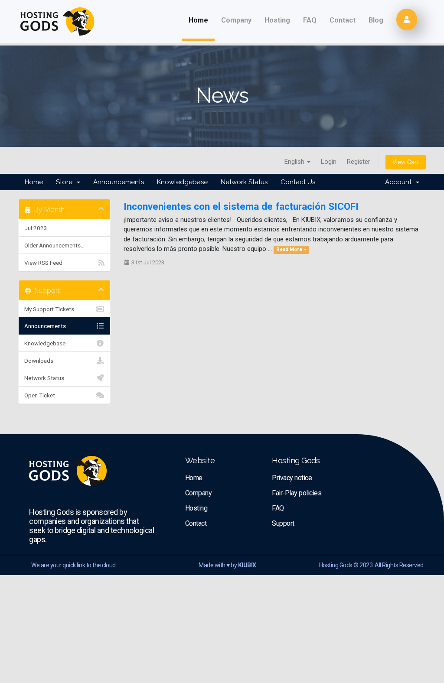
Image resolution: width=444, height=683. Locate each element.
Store (66, 182)
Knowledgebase (182, 182)
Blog (376, 20)
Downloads (38, 360)
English (295, 162)
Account (400, 182)
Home (198, 20)
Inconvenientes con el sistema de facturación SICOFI (241, 206)
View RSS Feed (43, 262)
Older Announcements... (54, 245)
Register (358, 162)
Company (236, 20)
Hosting (277, 20)
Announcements (118, 182)
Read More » (291, 249)
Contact (343, 20)
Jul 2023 (35, 227)
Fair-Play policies (296, 493)
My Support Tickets (49, 309)
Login (328, 162)
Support (283, 523)
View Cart (405, 162)
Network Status (244, 182)
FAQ (310, 20)
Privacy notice (292, 478)
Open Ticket (39, 395)
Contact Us (298, 182)
